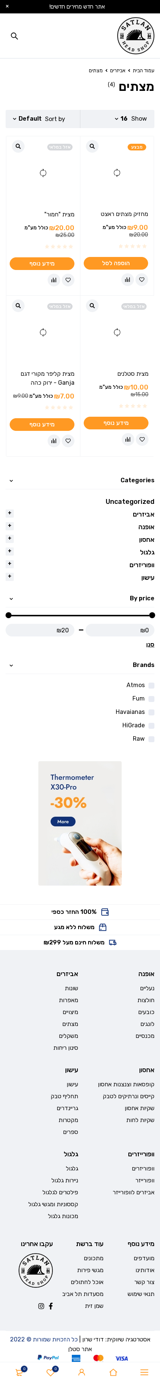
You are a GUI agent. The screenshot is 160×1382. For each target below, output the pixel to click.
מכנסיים (144, 1035)
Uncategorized (130, 502)
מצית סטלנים (132, 373)
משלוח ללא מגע (74, 927)
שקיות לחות (140, 1120)
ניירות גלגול (64, 1180)
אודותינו (144, 1270)
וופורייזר (144, 1180)
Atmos (136, 685)
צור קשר (144, 1282)
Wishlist (55, 1369)
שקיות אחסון (139, 1108)
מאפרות (68, 1000)
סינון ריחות (65, 1047)
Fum (138, 698)
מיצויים (70, 1012)
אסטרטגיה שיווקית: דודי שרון (116, 1339)
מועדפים (144, 1258)
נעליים (147, 988)
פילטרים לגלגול (60, 1192)
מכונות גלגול (63, 1216)
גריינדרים (67, 1108)
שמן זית (94, 1305)
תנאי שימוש (141, 1293)
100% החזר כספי (74, 911)
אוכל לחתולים (87, 1282)
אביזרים (117, 70)
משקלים (68, 1035)
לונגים (147, 1023)
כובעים (146, 1012)
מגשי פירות (90, 1270)
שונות (71, 988)
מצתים (70, 1023)
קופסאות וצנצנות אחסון (126, 1084)
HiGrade (133, 725)
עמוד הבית (143, 70)
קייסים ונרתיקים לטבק (128, 1096)
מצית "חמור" (59, 214)
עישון (147, 578)
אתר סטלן (80, 1349)
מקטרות (68, 1120)
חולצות (145, 1000)
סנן (150, 644)
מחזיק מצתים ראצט (124, 213)
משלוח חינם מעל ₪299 (74, 942)
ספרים (70, 1131)
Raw (139, 738)
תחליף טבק (64, 1096)
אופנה (146, 527)
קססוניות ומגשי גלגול (53, 1204)
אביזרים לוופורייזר (133, 1192)
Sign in (82, 1372)
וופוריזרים (141, 565)
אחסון (146, 540)
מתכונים (93, 1258)
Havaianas (130, 711)
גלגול (147, 552)
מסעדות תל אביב (82, 1293)
